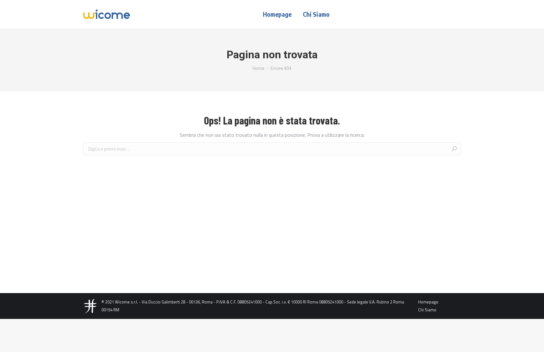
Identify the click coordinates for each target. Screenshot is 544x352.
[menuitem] (277, 14)
